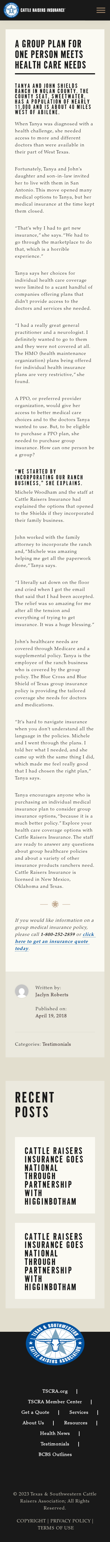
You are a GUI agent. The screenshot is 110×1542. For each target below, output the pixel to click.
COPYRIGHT (31, 1521)
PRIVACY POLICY (70, 1521)
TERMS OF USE (56, 1528)
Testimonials (57, 1044)
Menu (97, 10)
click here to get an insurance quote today (55, 941)
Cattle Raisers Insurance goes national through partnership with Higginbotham (54, 1176)
